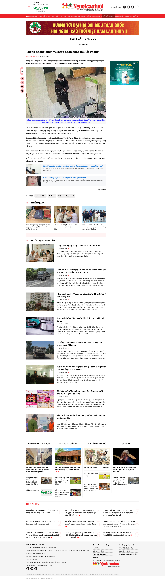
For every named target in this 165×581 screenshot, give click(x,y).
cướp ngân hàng (40, 196)
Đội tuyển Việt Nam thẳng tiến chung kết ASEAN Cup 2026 (62, 481)
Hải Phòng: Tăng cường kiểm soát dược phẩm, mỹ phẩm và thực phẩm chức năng (38, 227)
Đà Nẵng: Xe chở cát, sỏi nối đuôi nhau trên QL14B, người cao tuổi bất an (118, 533)
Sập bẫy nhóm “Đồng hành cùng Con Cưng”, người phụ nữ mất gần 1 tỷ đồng (80, 523)
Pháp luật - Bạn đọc (108, 16)
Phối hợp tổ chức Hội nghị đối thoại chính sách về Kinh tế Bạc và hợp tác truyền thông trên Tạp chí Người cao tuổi (91, 490)
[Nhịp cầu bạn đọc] (46, 492)
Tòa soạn (34, 559)
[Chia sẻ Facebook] (22, 78)
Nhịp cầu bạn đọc (32, 490)
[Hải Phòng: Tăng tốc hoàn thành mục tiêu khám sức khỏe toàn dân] (66, 214)
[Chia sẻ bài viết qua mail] (22, 87)
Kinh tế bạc (62, 16)
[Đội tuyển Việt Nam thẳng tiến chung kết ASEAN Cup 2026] (75, 480)
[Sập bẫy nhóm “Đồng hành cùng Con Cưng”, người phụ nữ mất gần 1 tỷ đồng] (40, 399)
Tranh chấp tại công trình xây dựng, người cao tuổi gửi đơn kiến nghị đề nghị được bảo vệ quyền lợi (119, 512)
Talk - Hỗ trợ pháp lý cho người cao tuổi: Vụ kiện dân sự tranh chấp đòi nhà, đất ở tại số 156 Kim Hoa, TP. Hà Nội (42, 534)
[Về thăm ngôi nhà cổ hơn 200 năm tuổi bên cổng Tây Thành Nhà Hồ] (68, 456)
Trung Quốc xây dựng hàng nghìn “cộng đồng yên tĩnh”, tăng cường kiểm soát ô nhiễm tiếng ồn (120, 483)
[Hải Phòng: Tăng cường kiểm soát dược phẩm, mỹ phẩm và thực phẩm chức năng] (38, 214)
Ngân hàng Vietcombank (66, 196)
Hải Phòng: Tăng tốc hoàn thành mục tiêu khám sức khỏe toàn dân (65, 227)
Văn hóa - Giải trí (86, 16)
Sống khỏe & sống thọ (73, 16)
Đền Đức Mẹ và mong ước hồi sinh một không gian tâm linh (62, 493)
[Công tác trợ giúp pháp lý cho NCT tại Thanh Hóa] (40, 253)
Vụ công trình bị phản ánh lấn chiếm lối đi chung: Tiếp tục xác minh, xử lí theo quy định (37, 469)
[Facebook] (124, 7)
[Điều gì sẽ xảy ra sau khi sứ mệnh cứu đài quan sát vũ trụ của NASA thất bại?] (126, 456)
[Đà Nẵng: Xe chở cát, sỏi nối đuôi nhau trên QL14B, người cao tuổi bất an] (40, 350)
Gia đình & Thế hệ (97, 444)
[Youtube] (128, 7)
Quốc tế (135, 16)
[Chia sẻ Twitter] (22, 82)
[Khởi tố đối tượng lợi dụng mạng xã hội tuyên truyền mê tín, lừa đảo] (40, 423)
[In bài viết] (22, 91)
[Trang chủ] (27, 16)
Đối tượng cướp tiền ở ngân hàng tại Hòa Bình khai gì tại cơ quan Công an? (73, 166)
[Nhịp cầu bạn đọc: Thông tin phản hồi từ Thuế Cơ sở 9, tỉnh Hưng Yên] (40, 302)
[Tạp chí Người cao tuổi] (40, 12)
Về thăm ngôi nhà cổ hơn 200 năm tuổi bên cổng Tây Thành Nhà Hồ (67, 468)
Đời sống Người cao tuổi (50, 16)
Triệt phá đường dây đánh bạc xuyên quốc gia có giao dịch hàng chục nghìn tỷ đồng (94, 227)
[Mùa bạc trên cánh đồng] (104, 475)
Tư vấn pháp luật (82, 44)
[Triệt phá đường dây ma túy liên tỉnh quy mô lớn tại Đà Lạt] (40, 326)
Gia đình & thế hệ (97, 16)
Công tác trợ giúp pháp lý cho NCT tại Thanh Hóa (79, 245)
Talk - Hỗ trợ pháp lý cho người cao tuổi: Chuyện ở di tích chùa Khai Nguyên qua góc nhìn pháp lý (81, 512)
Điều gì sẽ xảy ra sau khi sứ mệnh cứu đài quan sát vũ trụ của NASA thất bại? (125, 469)
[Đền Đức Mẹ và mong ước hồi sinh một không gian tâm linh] (75, 492)
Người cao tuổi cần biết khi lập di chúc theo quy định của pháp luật (41, 522)
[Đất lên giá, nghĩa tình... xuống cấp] (97, 456)
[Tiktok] (132, 7)
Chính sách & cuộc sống (35, 16)
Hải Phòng (52, 196)
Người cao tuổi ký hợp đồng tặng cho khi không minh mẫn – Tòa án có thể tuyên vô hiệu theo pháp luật (119, 523)
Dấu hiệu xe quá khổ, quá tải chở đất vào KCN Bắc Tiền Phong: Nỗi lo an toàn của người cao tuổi (81, 534)
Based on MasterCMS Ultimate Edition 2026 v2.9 (41, 578)
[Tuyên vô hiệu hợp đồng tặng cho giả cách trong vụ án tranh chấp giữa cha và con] (40, 374)
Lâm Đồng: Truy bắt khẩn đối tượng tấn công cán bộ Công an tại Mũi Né (42, 511)
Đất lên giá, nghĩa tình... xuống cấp (96, 467)
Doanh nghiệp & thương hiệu (123, 16)
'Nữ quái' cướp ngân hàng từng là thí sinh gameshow (64, 177)
